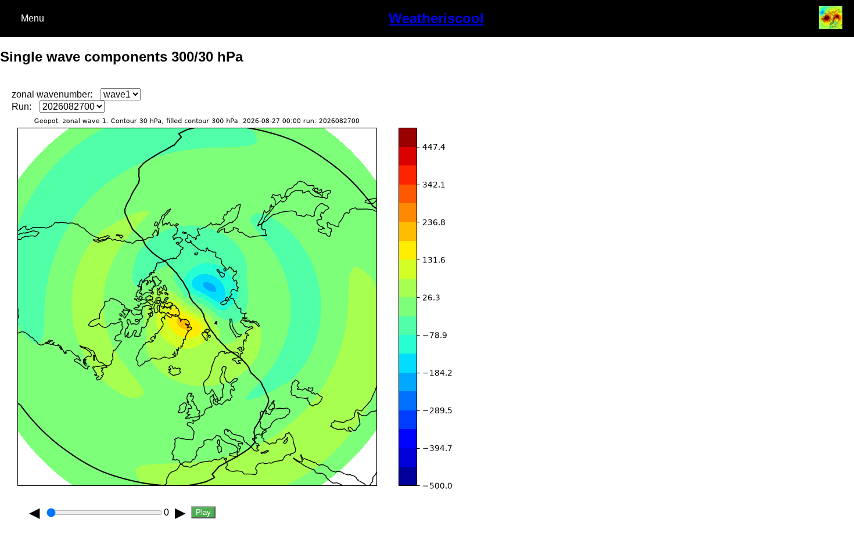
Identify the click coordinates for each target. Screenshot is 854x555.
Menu (32, 18)
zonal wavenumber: (52, 94)
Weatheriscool (436, 18)
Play (203, 512)
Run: (21, 106)
